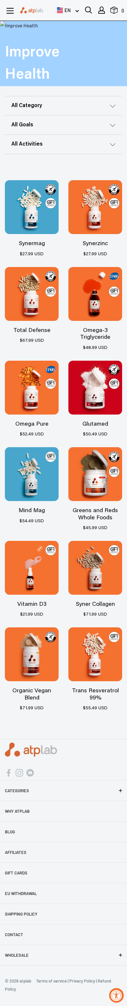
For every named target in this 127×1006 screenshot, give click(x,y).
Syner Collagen (95, 604)
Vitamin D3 (32, 604)
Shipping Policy (21, 914)
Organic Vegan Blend (31, 694)
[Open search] (88, 10)
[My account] (101, 10)
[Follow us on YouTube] (30, 772)
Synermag (32, 244)
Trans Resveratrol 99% (95, 694)
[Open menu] (10, 10)
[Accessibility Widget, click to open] (116, 995)
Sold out (95, 653)
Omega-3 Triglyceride (95, 334)
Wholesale (17, 955)
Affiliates (15, 852)
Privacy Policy (82, 980)
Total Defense (31, 331)
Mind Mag (32, 511)
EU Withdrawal (21, 893)
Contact (14, 934)
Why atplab (17, 811)
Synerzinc (95, 244)
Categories (17, 790)
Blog (10, 831)
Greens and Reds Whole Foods (95, 514)
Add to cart (32, 205)
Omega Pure (32, 424)
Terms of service (51, 980)
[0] (114, 12)
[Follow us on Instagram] (19, 772)
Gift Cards (16, 872)
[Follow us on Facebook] (8, 772)
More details (32, 220)
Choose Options (95, 292)
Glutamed (95, 424)
